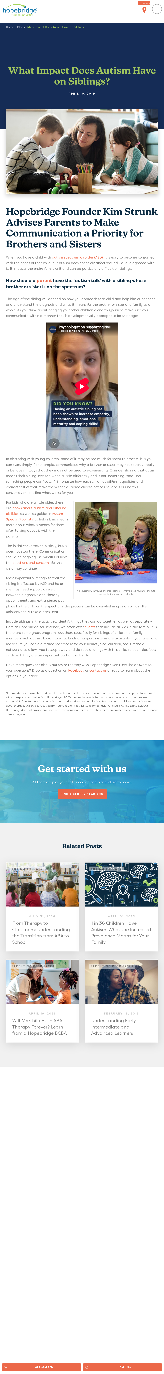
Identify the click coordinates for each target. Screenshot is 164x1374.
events (90, 627)
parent (44, 281)
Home (10, 27)
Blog (20, 27)
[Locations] (144, 10)
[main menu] (157, 9)
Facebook (76, 670)
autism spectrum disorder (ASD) (77, 257)
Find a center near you (82, 794)
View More (42, 907)
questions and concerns (31, 562)
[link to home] (23, 10)
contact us (97, 670)
